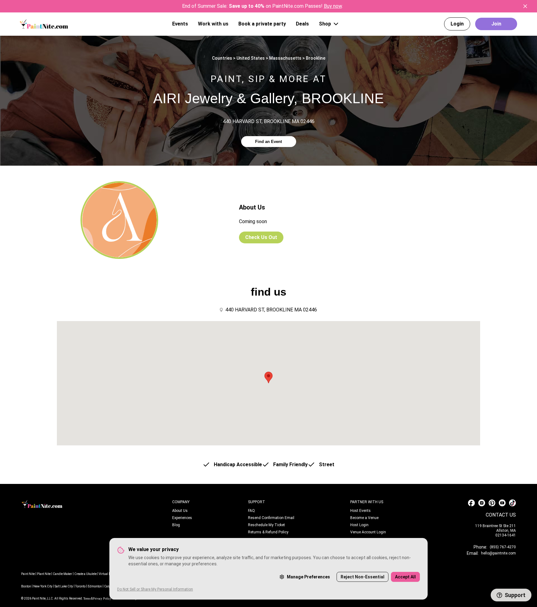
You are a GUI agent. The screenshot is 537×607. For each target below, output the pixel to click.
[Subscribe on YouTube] (502, 502)
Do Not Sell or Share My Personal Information (155, 589)
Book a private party (262, 24)
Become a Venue (364, 518)
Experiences (182, 518)
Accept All (405, 576)
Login (457, 24)
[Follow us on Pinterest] (492, 502)
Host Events (360, 510)
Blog (176, 525)
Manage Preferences (308, 576)
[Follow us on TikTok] (512, 502)
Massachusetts (285, 58)
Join (496, 24)
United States (250, 58)
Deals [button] (302, 24)
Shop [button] (325, 24)
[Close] (525, 6)
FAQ (251, 510)
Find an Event (268, 141)
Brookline (315, 58)
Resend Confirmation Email (271, 518)
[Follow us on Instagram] (481, 502)
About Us (180, 510)
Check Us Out (261, 237)
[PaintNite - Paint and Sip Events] (44, 23)
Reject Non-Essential (362, 576)
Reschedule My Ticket (266, 525)
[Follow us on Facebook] (471, 502)
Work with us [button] (213, 24)
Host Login (359, 525)
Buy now (333, 6)
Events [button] (180, 24)
